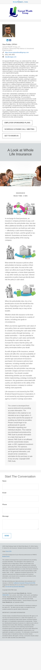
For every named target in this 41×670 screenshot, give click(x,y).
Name (4, 481)
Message (5, 516)
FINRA (4, 595)
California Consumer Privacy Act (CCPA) (24, 583)
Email (4, 493)
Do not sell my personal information (14, 586)
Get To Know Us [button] (11, 136)
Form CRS (8, 551)
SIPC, (7, 595)
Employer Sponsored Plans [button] (17, 123)
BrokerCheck (5, 556)
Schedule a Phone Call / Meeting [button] (19, 129)
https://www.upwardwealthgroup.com (17, 52)
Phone (4, 504)
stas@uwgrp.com (10, 57)
